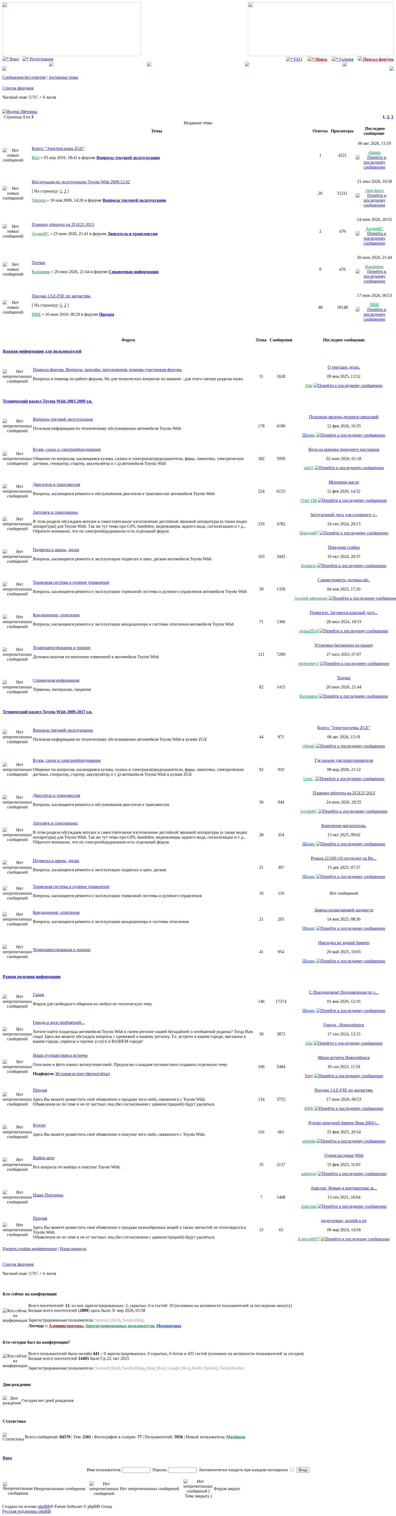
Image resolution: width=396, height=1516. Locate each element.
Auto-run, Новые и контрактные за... (344, 1188)
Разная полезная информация (32, 976)
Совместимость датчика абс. (344, 580)
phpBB (44, 1506)
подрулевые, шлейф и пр (344, 1220)
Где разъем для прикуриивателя (344, 760)
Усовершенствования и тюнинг (62, 647)
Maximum (235, 1437)
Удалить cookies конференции (29, 1248)
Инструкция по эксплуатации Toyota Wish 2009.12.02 (81, 182)
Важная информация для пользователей (42, 351)
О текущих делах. (344, 367)
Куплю (39, 1125)
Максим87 (308, 533)
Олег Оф (309, 500)
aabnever (309, 1173)
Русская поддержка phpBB (26, 1511)
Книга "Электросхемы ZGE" (58, 148)
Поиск (320, 59)
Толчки (38, 262)
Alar (308, 385)
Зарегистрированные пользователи (119, 1325)
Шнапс (308, 435)
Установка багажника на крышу (343, 645)
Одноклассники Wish (343, 1155)
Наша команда (73, 1248)
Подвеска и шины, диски (56, 549)
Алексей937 (309, 1239)
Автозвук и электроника (55, 512)
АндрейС (40, 233)
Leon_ (308, 778)
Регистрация (41, 59)
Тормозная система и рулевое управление (71, 582)
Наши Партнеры (48, 1195)
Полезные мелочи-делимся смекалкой (343, 416)
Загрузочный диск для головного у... (343, 514)
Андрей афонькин (311, 598)
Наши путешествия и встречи (60, 1055)
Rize (36, 157)
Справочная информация (134, 271)
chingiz (374, 152)
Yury (309, 1075)
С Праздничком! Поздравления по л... (343, 992)
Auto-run (309, 1206)
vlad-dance (374, 190)
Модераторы (168, 1325)
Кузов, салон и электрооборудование (67, 449)
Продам (106, 314)
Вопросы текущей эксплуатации (128, 157)
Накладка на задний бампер (343, 942)
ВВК (36, 314)
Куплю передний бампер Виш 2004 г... (343, 1122)
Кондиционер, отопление (56, 615)
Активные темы (63, 77)
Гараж (38, 994)
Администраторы (66, 1325)
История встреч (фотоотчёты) (82, 1073)
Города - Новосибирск (343, 1025)
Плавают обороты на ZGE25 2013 (63, 224)
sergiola (308, 1141)
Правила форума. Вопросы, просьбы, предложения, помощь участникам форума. (107, 369)
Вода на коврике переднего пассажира (343, 449)
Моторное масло (344, 482)
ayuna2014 (308, 631)
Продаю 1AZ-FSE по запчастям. (61, 296)
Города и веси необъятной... (58, 1022)
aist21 (309, 467)
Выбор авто (43, 1157)
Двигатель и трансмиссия (132, 233)
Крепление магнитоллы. (343, 825)
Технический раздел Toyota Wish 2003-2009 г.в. (47, 401)
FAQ (297, 59)
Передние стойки (344, 547)
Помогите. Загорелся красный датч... (344, 612)
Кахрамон (41, 271)
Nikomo (39, 200)
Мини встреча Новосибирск (344, 1057)
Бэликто (308, 565)
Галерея (345, 59)
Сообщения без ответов (24, 77)
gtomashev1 (308, 663)
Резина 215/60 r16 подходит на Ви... (344, 858)
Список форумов (18, 88)
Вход (14, 59)
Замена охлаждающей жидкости (343, 910)
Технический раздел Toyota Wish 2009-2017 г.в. (47, 711)
